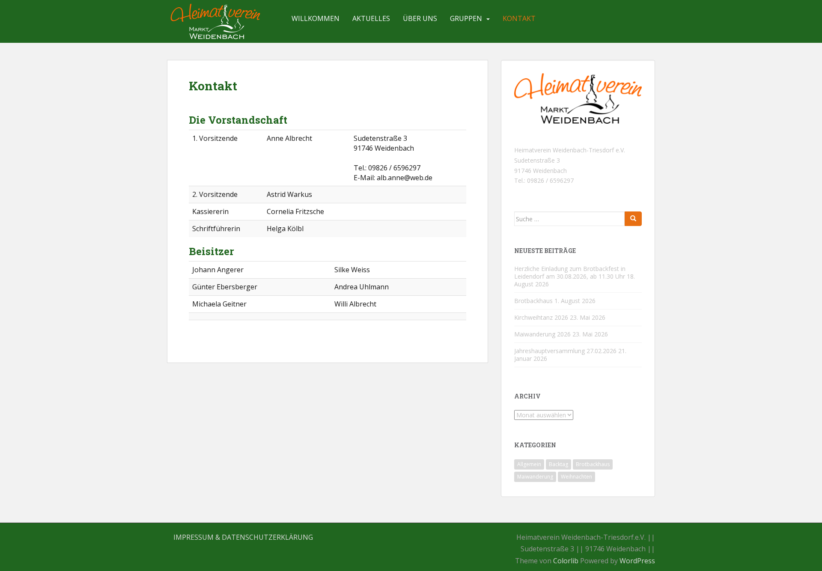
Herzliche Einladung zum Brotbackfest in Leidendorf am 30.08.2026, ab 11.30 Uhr (569, 272)
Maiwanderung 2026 (542, 334)
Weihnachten (576, 476)
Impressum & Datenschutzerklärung (243, 537)
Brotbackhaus (533, 301)
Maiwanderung (535, 476)
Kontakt (519, 18)
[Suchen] (633, 218)
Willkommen (316, 18)
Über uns (420, 18)
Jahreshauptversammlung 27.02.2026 (565, 351)
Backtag (558, 464)
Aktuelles (371, 18)
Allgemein (529, 464)
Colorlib (565, 560)
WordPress (637, 560)
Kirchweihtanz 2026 (541, 317)
